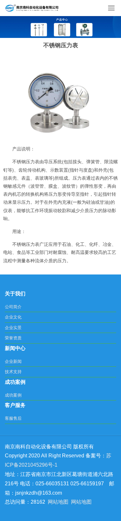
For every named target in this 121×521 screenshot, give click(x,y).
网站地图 (58, 502)
